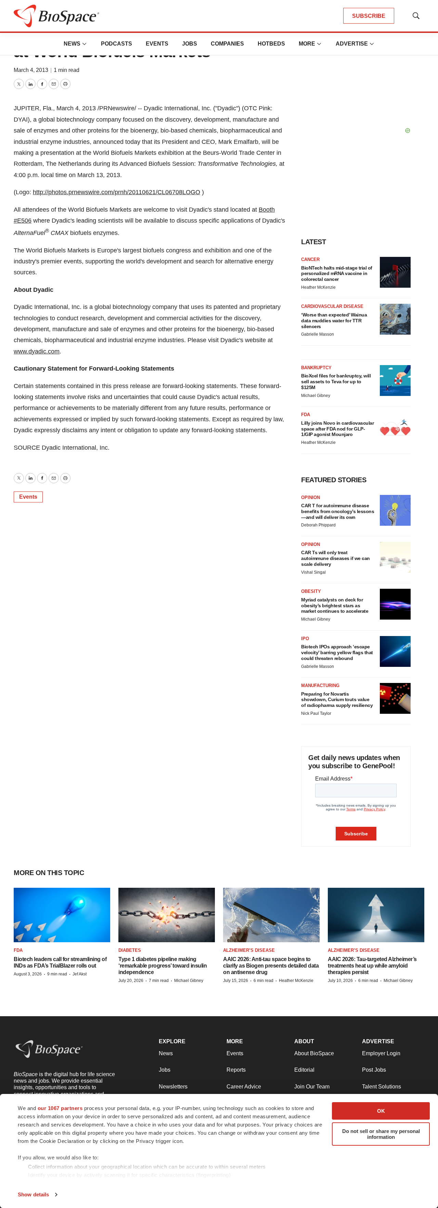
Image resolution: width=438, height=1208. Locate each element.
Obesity (311, 591)
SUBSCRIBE (368, 16)
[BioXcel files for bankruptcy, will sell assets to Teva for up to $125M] (395, 380)
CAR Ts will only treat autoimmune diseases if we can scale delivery (335, 558)
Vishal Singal (313, 572)
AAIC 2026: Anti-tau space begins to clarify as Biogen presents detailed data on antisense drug (271, 965)
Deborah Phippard (318, 525)
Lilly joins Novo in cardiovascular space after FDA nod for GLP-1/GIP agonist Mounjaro (337, 428)
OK (381, 1111)
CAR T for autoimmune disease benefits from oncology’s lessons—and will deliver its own (337, 511)
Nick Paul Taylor (316, 713)
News (72, 44)
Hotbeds (271, 44)
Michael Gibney (315, 395)
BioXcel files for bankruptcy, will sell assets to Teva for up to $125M (336, 381)
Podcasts (116, 44)
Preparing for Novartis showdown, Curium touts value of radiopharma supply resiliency (337, 699)
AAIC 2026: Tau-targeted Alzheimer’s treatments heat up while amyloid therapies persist (372, 965)
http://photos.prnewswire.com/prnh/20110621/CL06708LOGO (116, 192)
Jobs (189, 44)
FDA (305, 414)
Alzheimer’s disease (249, 950)
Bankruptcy (316, 367)
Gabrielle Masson (317, 334)
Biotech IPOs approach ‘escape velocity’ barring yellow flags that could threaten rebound (337, 652)
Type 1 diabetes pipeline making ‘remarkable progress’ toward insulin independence (162, 965)
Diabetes (129, 950)
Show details (33, 1194)
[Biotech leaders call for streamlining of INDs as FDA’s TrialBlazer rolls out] (62, 915)
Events (157, 44)
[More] (84, 44)
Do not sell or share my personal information (381, 1134)
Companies (227, 44)
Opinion (310, 497)
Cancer (310, 259)
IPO (305, 638)
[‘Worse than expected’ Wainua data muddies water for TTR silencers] (395, 319)
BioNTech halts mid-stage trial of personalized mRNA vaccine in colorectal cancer (336, 273)
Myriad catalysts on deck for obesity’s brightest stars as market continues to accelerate (334, 605)
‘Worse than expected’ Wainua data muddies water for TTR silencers (334, 320)
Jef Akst (80, 974)
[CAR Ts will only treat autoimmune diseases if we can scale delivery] (395, 557)
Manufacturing (320, 685)
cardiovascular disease (332, 306)
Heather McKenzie (318, 287)
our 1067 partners (60, 1108)
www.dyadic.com (37, 351)
